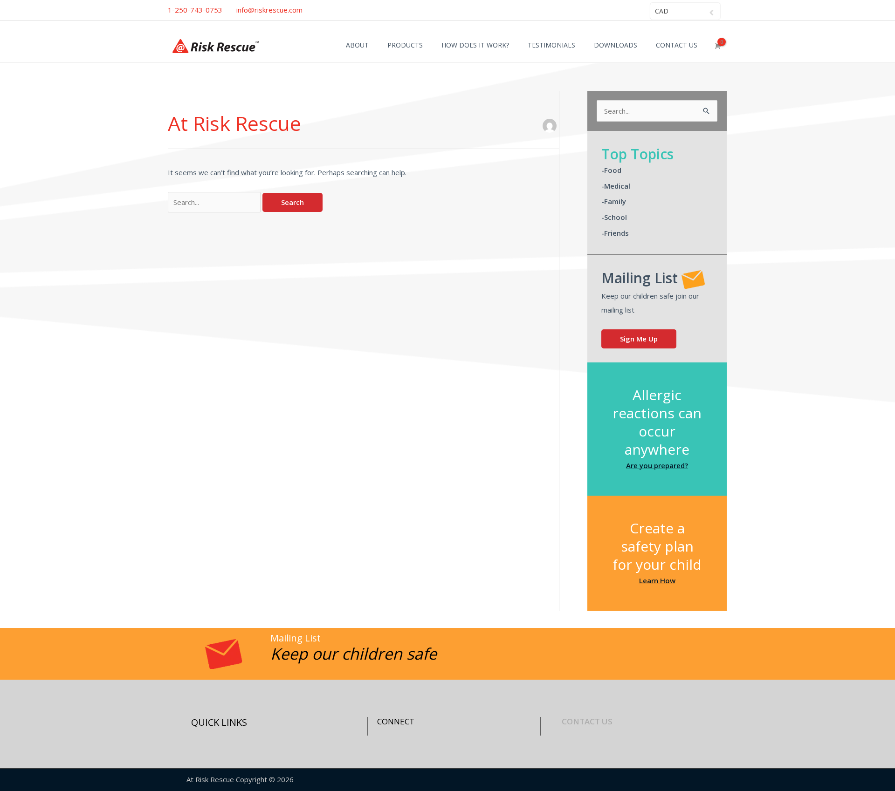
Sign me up (639, 338)
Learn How (657, 580)
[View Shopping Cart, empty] (717, 46)
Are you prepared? (657, 465)
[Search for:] (215, 202)
